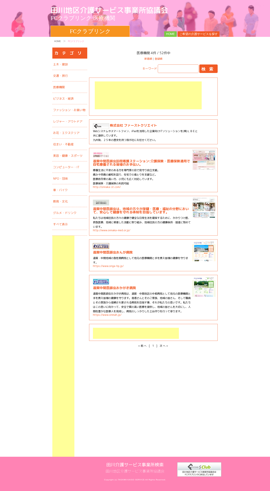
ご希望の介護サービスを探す (198, 34)
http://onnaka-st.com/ (107, 187)
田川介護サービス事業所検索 (135, 465)
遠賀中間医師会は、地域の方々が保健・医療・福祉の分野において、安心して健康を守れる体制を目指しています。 (141, 210)
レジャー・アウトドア (67, 121)
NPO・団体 (60, 179)
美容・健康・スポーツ (67, 156)
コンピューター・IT (66, 167)
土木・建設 (60, 64)
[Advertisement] (148, 95)
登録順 (158, 58)
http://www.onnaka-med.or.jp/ (111, 230)
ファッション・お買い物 (69, 110)
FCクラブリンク (90, 31)
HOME (170, 34)
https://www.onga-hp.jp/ (108, 266)
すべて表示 (60, 224)
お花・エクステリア (66, 133)
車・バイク (60, 190)
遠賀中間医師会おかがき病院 (114, 288)
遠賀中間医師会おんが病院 (113, 252)
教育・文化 (60, 201)
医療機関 (59, 87)
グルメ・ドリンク (65, 213)
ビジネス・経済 (63, 99)
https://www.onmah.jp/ (107, 315)
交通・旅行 (60, 76)
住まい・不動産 (63, 144)
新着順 (148, 58)
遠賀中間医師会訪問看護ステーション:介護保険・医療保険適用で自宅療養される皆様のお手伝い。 (141, 163)
